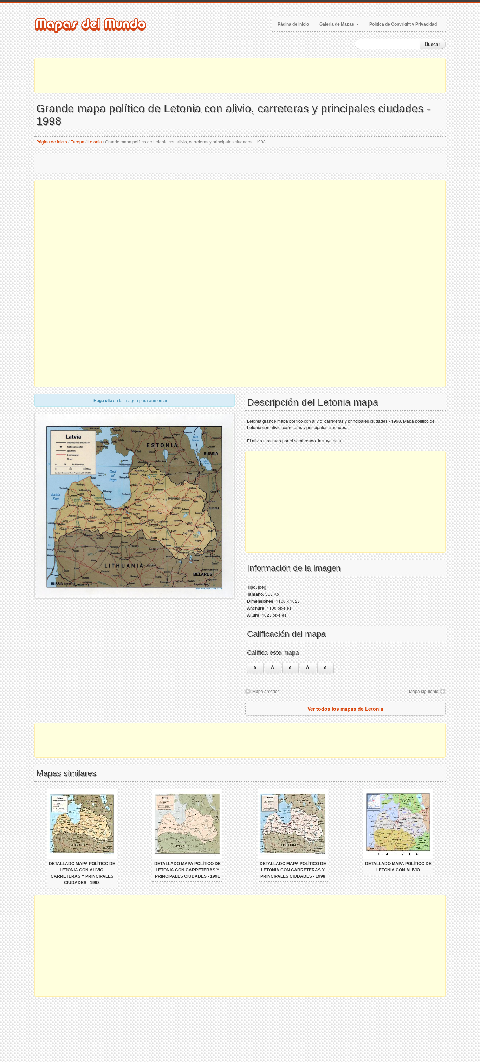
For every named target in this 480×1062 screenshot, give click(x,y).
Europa (77, 142)
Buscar (432, 43)
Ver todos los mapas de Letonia (345, 708)
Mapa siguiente (424, 691)
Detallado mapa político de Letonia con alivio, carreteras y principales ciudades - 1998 (82, 873)
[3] (290, 668)
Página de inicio (293, 24)
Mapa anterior (265, 691)
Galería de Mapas (337, 24)
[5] (325, 668)
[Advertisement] (240, 75)
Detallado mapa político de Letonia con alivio (398, 867)
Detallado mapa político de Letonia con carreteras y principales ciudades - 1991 (187, 870)
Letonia (94, 142)
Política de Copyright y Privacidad (403, 24)
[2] (273, 668)
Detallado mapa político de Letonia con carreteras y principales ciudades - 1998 (293, 870)
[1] (255, 668)
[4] (308, 668)
